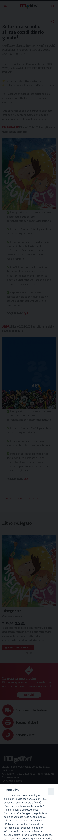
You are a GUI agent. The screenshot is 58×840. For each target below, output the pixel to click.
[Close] (51, 791)
